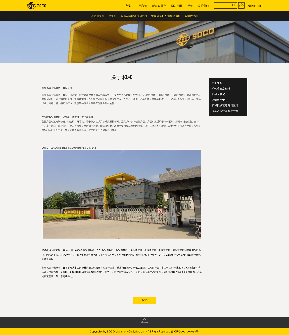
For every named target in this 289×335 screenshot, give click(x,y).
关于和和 (141, 6)
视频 (190, 6)
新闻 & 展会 (159, 6)
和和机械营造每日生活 (225, 105)
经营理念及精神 (221, 88)
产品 (128, 6)
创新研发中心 (220, 100)
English (250, 6)
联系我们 (203, 6)
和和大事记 (218, 94)
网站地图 (176, 6)
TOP (144, 300)
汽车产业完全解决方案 (225, 111)
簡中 (261, 6)
